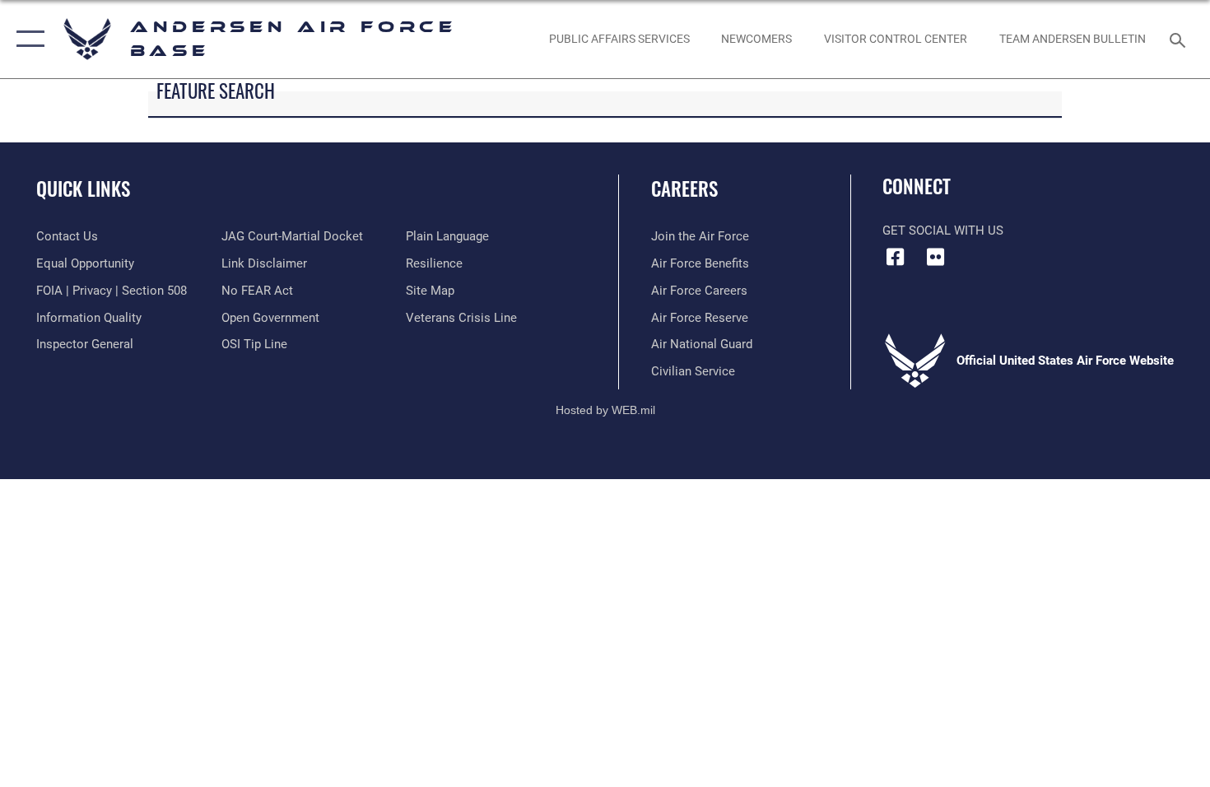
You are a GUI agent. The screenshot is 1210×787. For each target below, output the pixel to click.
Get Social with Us (942, 230)
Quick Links (83, 189)
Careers (684, 189)
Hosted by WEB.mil (605, 410)
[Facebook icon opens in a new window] (894, 256)
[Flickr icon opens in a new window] (936, 256)
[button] (27, 39)
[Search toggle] (1180, 39)
